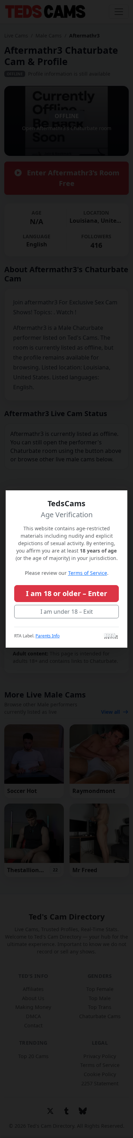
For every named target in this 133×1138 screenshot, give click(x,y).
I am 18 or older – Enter (66, 593)
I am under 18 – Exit (66, 611)
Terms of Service (87, 573)
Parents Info (47, 636)
